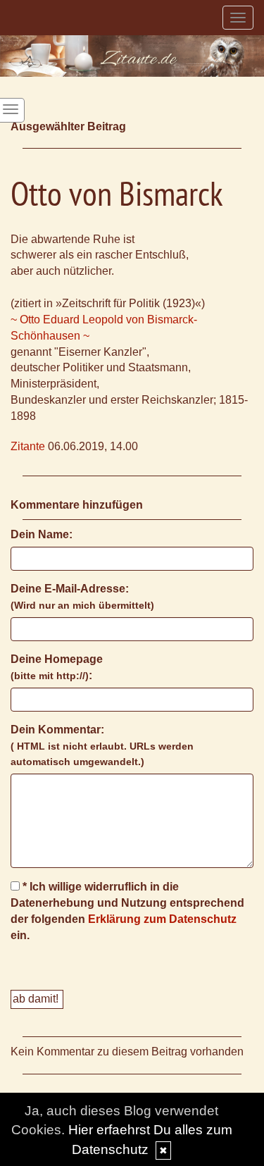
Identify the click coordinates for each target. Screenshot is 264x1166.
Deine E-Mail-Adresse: (82, 597)
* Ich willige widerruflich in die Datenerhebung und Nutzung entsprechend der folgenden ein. (127, 911)
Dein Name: (42, 534)
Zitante (28, 446)
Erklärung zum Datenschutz (162, 919)
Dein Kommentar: (102, 746)
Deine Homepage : (57, 667)
